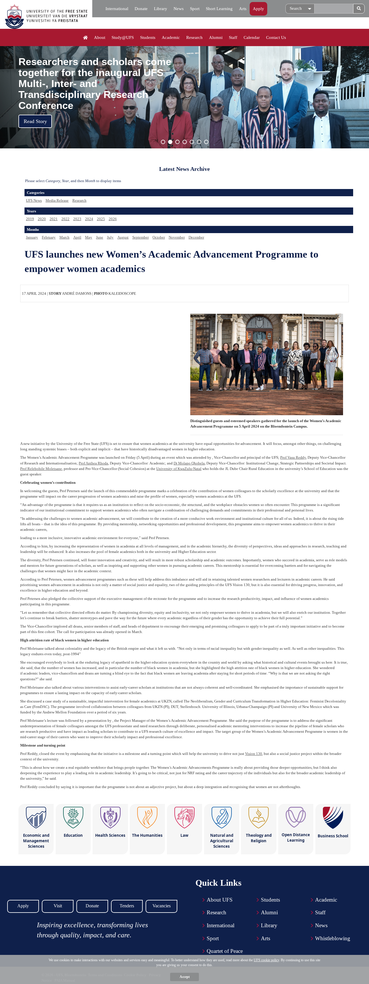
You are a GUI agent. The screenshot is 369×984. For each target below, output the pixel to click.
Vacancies (162, 905)
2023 (77, 219)
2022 (65, 219)
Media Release (57, 200)
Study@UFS (123, 37)
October (159, 237)
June (99, 237)
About (99, 37)
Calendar (252, 37)
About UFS (220, 900)
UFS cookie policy (266, 960)
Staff (233, 37)
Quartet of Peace (225, 951)
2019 (30, 219)
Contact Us (276, 37)
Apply (258, 8)
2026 (113, 219)
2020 (42, 219)
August (123, 237)
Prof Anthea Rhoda (93, 463)
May (88, 237)
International (117, 8)
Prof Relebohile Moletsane (41, 468)
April (77, 237)
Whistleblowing (332, 938)
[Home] (85, 38)
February (49, 237)
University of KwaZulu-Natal (179, 468)
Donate (141, 8)
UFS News (34, 200)
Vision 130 (253, 753)
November (177, 237)
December (196, 237)
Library (160, 8)
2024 (89, 219)
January (32, 237)
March (64, 237)
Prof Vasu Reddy (293, 457)
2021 (54, 219)
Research (194, 37)
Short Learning (219, 8)
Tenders (127, 905)
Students (147, 37)
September (140, 237)
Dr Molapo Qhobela (189, 463)
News (179, 8)
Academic (171, 37)
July (110, 237)
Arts (242, 8)
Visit (58, 905)
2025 (101, 219)
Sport (194, 8)
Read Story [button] (35, 121)
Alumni (216, 37)
